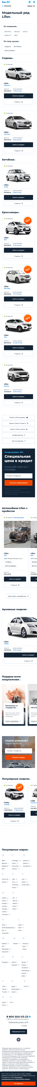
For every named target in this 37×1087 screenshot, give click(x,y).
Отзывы (24, 1025)
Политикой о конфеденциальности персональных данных (15, 1078)
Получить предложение (18, 483)
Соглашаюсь (18, 1083)
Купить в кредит (18, 96)
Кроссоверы (10, 50)
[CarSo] (6, 2)
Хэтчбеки (18, 46)
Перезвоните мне (18, 1032)
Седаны (8, 46)
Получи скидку (18, 757)
